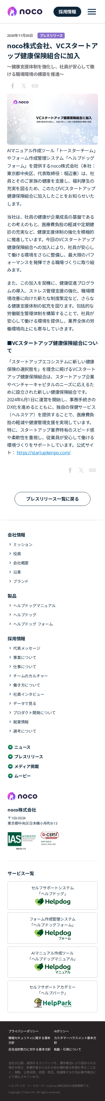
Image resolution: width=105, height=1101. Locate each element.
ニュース (22, 747)
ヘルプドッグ (24, 614)
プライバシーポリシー (23, 1031)
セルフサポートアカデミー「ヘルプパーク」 (52, 990)
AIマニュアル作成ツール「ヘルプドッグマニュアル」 (52, 956)
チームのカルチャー (30, 676)
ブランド (21, 581)
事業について (24, 657)
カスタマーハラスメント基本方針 (75, 1040)
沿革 (17, 572)
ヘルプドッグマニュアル (34, 605)
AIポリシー (61, 1031)
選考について (24, 731)
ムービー (22, 776)
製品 (12, 596)
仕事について (24, 666)
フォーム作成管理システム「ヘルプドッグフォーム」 (52, 922)
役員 (17, 553)
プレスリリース (28, 756)
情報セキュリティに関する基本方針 (29, 1040)
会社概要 (21, 563)
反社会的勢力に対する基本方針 (29, 1049)
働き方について (26, 685)
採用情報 (67, 12)
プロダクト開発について (34, 712)
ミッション (22, 544)
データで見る (24, 703)
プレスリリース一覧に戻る (52, 499)
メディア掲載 (26, 766)
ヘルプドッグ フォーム (33, 624)
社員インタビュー (28, 694)
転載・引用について (67, 1049)
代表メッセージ (26, 648)
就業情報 (21, 722)
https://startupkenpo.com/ (44, 453)
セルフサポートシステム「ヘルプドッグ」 (52, 890)
